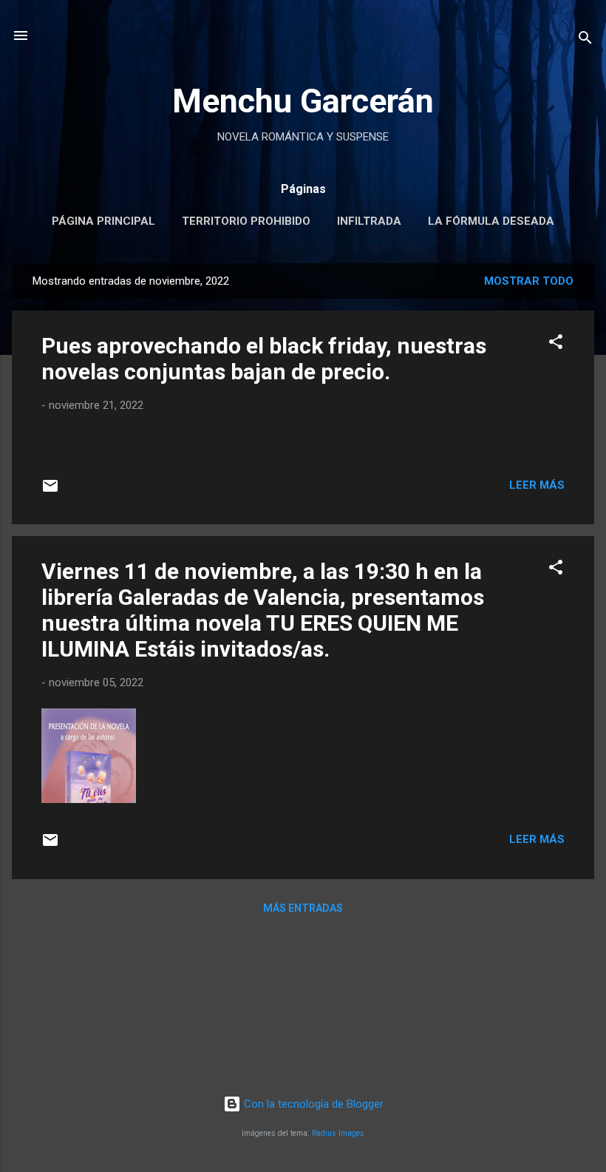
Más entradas (303, 908)
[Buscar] (585, 40)
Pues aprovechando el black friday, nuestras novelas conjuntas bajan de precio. (263, 359)
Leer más (537, 485)
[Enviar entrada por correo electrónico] (50, 491)
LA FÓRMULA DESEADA (491, 221)
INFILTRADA (369, 221)
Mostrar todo (528, 281)
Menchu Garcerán (303, 101)
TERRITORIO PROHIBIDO (246, 221)
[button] (556, 344)
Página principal (103, 221)
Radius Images (338, 1133)
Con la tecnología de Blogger (312, 1104)
